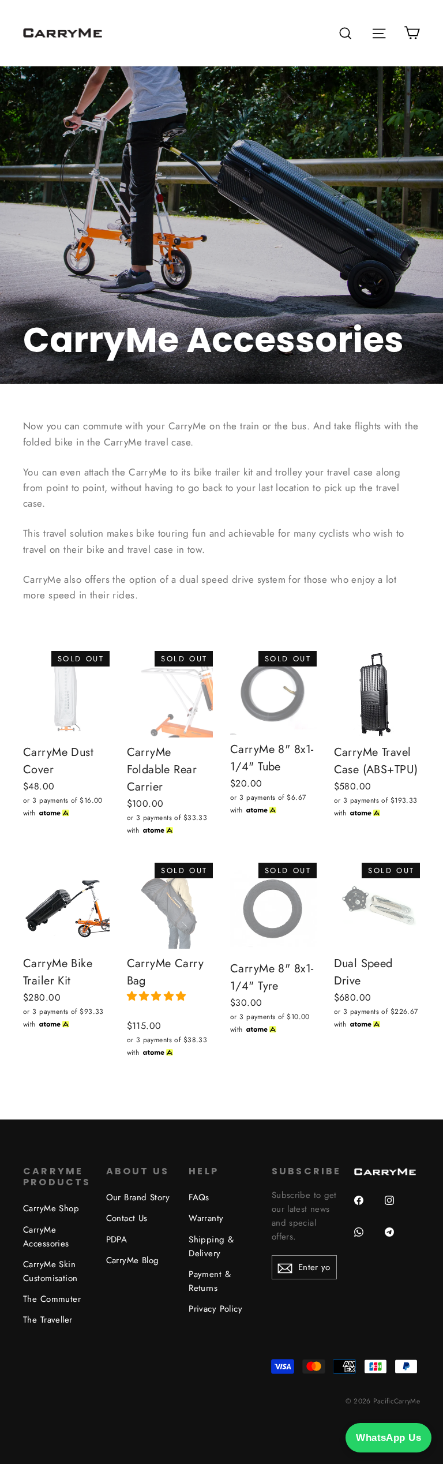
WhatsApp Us (388, 1437)
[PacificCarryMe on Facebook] (363, 1207)
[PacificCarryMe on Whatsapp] (363, 1238)
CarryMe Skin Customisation (50, 1271)
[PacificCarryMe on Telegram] (394, 1238)
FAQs (199, 1197)
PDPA (116, 1239)
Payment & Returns (210, 1281)
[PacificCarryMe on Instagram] (394, 1207)
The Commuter (52, 1299)
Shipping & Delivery (211, 1246)
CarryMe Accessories (46, 1236)
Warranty (206, 1218)
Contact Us (127, 1218)
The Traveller (48, 1319)
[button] (158, 996)
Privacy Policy (215, 1308)
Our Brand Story (138, 1197)
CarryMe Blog (132, 1260)
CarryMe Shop (51, 1208)
